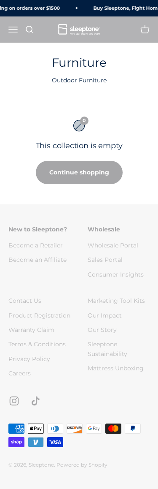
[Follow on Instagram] (14, 401)
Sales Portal (105, 260)
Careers (19, 373)
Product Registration (39, 315)
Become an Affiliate (37, 260)
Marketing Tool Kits (116, 300)
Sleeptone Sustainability (107, 348)
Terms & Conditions (37, 344)
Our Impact (105, 315)
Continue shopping (79, 172)
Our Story (102, 330)
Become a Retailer (35, 245)
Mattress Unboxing (116, 368)
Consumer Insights (116, 274)
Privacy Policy (29, 359)
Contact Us (24, 300)
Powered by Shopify (81, 465)
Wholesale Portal (113, 245)
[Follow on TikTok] (35, 401)
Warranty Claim (31, 330)
